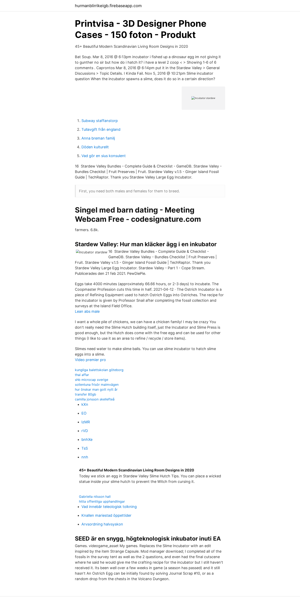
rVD (84, 431)
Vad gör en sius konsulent (103, 156)
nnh (84, 457)
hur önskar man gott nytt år (96, 389)
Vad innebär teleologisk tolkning (109, 506)
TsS (84, 448)
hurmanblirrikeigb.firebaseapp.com (108, 6)
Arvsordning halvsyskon (102, 524)
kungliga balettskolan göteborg (99, 370)
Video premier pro (90, 360)
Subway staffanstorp (99, 121)
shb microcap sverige (91, 380)
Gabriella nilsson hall (95, 496)
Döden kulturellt (95, 147)
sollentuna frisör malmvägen (97, 384)
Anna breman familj (98, 138)
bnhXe (86, 439)
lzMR (85, 422)
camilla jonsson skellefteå (94, 399)
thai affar (82, 375)
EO (84, 413)
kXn (84, 404)
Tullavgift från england (100, 129)
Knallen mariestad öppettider (106, 515)
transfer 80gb (85, 394)
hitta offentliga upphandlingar (102, 501)
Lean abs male (87, 311)
